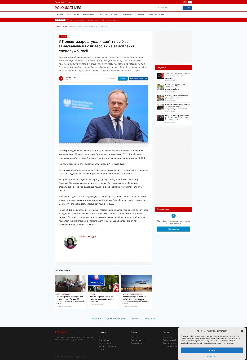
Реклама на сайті (169, 340)
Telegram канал (136, 343)
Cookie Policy (211, 356)
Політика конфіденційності (173, 346)
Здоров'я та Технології (109, 14)
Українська (150, 318)
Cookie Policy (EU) (116, 318)
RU (185, 2)
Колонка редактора (138, 340)
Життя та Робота (89, 14)
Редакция (96, 318)
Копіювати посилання (138, 78)
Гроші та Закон (73, 14)
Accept (212, 350)
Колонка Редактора (156, 14)
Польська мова (128, 14)
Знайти (187, 8)
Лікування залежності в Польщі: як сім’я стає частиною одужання (94, 20)
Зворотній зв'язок (169, 343)
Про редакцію (168, 337)
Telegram (122, 78)
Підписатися (173, 229)
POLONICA (68, 7)
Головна (58, 26)
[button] (242, 331)
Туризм (141, 14)
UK (190, 2)
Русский (135, 318)
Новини (60, 14)
